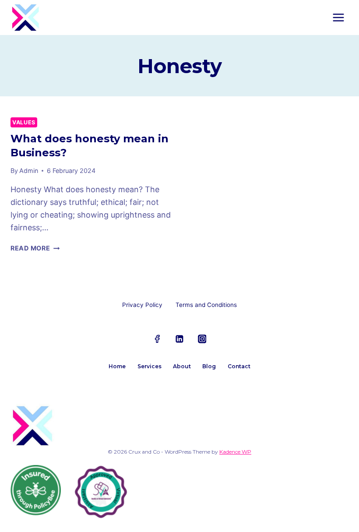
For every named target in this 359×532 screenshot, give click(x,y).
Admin (28, 170)
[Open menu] (338, 17)
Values (23, 122)
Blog (209, 366)
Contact (239, 366)
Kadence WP (235, 451)
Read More (35, 248)
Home (117, 366)
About (182, 366)
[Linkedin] (179, 339)
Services (149, 366)
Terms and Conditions (206, 304)
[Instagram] (202, 339)
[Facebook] (157, 339)
